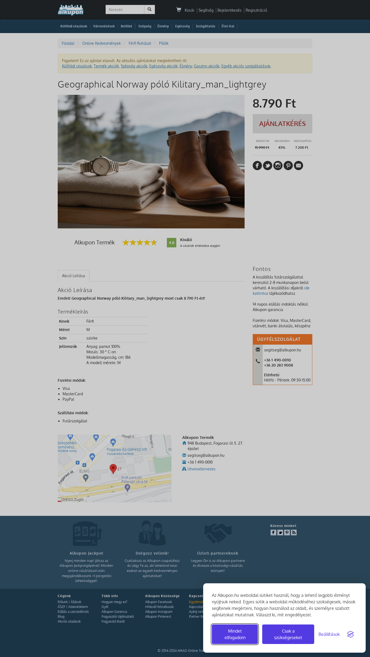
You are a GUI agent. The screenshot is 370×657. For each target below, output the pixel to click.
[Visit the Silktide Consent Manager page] (350, 634)
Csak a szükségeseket (288, 634)
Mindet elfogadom (235, 634)
